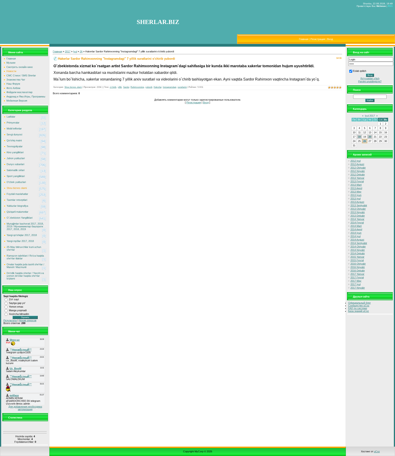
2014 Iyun (355, 232)
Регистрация (317, 39)
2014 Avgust (357, 239)
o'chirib (113, 87)
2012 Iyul (355, 160)
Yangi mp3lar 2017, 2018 (20, 241)
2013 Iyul (355, 198)
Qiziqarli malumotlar (17, 211)
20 (369, 136)
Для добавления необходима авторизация (25, 408)
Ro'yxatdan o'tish (369, 78)
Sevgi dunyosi (14, 134)
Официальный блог (359, 302)
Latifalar (11, 116)
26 (81, 51)
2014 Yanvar (357, 219)
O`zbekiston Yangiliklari (19, 217)
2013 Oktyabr (358, 208)
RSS (390, 6)
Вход (330, 39)
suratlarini (182, 87)
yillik (120, 87)
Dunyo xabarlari (15, 164)
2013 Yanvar (357, 178)
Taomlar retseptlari (17, 199)
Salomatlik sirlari (15, 170)
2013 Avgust (357, 202)
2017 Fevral (357, 277)
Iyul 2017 (370, 115)
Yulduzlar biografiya (17, 205)
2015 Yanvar (357, 256)
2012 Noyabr (357, 171)
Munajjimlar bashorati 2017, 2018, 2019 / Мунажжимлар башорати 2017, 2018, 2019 (25, 226)
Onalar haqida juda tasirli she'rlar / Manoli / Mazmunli (25, 265)
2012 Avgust (357, 164)
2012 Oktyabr (358, 167)
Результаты (10, 320)
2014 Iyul (355, 236)
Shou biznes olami (17, 188)
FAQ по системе (357, 308)
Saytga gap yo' (17, 303)
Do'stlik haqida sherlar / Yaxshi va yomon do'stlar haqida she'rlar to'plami (25, 276)
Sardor (126, 87)
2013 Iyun (355, 195)
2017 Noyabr (357, 287)
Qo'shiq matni (14, 140)
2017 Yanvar (357, 274)
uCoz (377, 451)
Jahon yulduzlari (16, 158)
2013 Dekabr (357, 215)
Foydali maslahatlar (17, 194)
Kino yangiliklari (15, 152)
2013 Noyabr (357, 212)
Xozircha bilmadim (19, 314)
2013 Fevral (357, 181)
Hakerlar (157, 87)
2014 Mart (356, 226)
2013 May (355, 191)
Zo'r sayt (14, 299)
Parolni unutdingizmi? (370, 81)
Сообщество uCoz (358, 305)
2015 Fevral (357, 260)
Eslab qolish (359, 71)
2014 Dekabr (357, 253)
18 (359, 136)
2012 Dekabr (357, 174)
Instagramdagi (169, 87)
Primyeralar (13, 122)
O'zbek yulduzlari (16, 182)
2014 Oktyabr (358, 246)
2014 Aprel (356, 229)
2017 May (355, 280)
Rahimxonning (137, 87)
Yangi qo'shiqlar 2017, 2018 (22, 235)
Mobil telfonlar (14, 128)
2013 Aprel (356, 188)
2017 (67, 51)
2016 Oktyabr (358, 263)
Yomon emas (16, 306)
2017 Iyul (355, 284)
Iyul (75, 51)
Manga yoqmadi (18, 310)
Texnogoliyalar (15, 146)
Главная (303, 39)
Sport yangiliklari (16, 176)
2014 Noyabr (357, 250)
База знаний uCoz (358, 311)
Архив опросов (27, 320)
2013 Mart (356, 184)
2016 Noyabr (357, 267)
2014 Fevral (357, 222)
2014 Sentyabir (358, 243)
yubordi (148, 87)
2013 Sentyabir (358, 205)
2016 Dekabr (357, 270)
